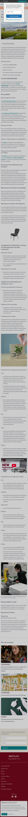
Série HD (4, 156)
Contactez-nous (4, 768)
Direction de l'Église (5, 664)
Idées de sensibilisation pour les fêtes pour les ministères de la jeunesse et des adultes (14, 669)
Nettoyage (4, 716)
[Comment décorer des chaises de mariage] (14, 682)
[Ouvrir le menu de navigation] (1, 4)
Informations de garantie (6, 789)
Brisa (5, 142)
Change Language (14, 16)
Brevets (2, 771)
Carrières (3, 778)
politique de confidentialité (6, 783)
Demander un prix (23, 1)
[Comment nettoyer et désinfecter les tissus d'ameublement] (14, 706)
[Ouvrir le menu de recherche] (26, 4)
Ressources (3, 11)
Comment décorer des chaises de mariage (13, 695)
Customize (10, 814)
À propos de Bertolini (5, 766)
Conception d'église (5, 692)
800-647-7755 (16, 759)
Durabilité (3, 786)
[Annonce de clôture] (26, 8)
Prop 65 (2, 773)
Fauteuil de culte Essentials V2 (9, 113)
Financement (4, 781)
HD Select (9, 157)
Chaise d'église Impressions (9, 101)
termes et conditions (5, 776)
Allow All (4, 814)
